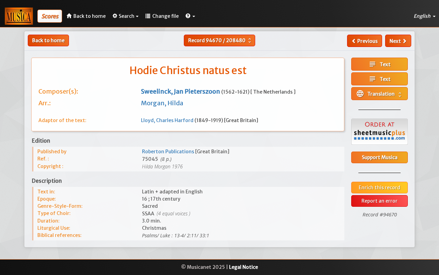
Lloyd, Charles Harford (167, 120)
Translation (379, 93)
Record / (220, 40)
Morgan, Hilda (162, 103)
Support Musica (380, 157)
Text (379, 64)
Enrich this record (379, 187)
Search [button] (126, 16)
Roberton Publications (168, 151)
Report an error (379, 201)
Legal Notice (243, 267)
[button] (190, 16)
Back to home (48, 40)
